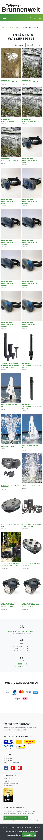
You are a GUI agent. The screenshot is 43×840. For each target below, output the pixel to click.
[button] (30, 17)
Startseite (5, 27)
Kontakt (6, 781)
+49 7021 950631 (21, 664)
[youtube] (13, 767)
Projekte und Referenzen (12, 763)
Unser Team (8, 758)
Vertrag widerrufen (29, 835)
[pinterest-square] (20, 767)
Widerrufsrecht (24, 831)
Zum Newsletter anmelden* (15, 818)
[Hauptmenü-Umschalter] (4, 17)
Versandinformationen (11, 783)
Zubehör (17, 27)
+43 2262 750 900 (21, 666)
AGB (7, 831)
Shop (11, 27)
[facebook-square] (7, 767)
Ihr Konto (7, 779)
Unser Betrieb (8, 760)
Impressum (34, 831)
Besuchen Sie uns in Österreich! (21, 647)
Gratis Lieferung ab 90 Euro (21, 631)
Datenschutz (13, 831)
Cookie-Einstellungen (14, 835)
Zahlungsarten (8, 785)
